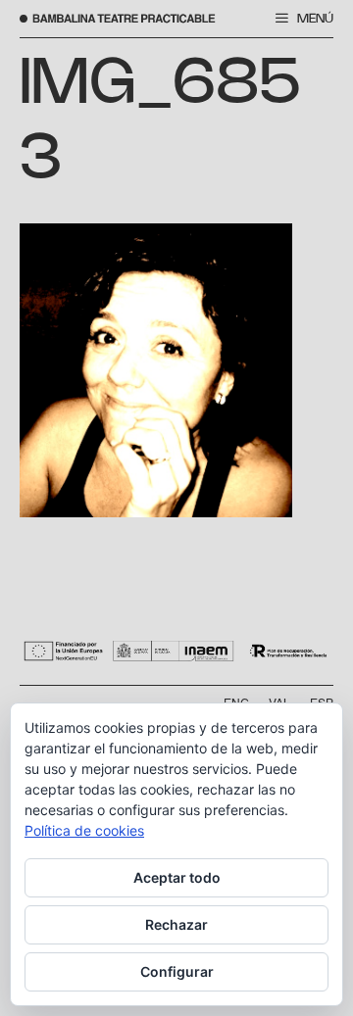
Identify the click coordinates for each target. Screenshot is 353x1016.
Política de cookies (84, 830)
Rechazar (176, 924)
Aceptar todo (177, 877)
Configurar (177, 971)
